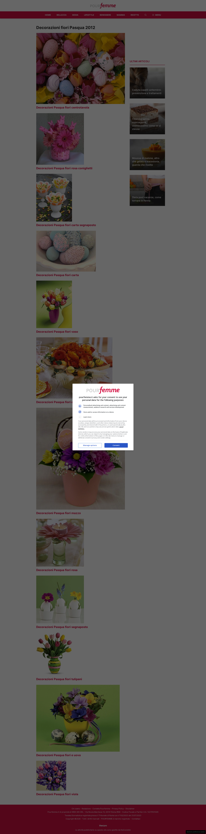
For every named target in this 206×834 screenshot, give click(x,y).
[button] (103, 417)
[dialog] (103, 417)
